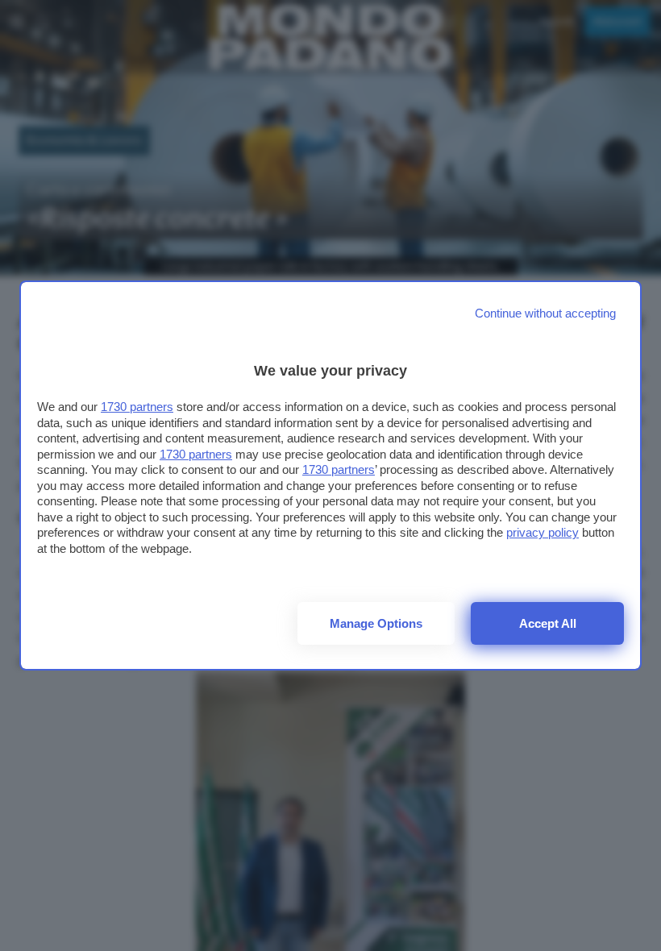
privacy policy (542, 532)
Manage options (376, 623)
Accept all (547, 623)
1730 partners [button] (137, 406)
